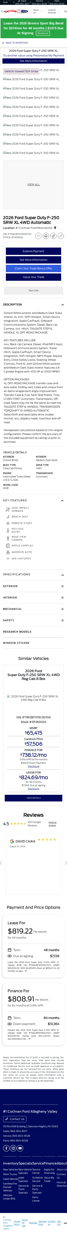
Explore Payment (33, 251)
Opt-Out (59, 1223)
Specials (25, 1163)
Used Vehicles (10, 1179)
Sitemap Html (42, 1223)
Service (38, 1163)
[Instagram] (13, 1148)
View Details (34, 798)
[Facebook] (6, 1148)
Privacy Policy (17, 1223)
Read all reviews (53, 824)
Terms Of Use (25, 1223)
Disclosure (43, 33)
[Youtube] (20, 1148)
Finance (50, 1163)
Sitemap (33, 1223)
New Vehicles (10, 1169)
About (62, 1163)
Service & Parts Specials (23, 1189)
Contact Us (16, 1119)
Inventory (10, 1163)
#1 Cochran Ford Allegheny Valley (8, 1223)
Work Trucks (10, 1174)
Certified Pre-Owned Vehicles (10, 1187)
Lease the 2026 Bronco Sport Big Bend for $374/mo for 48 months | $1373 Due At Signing (33, 28)
